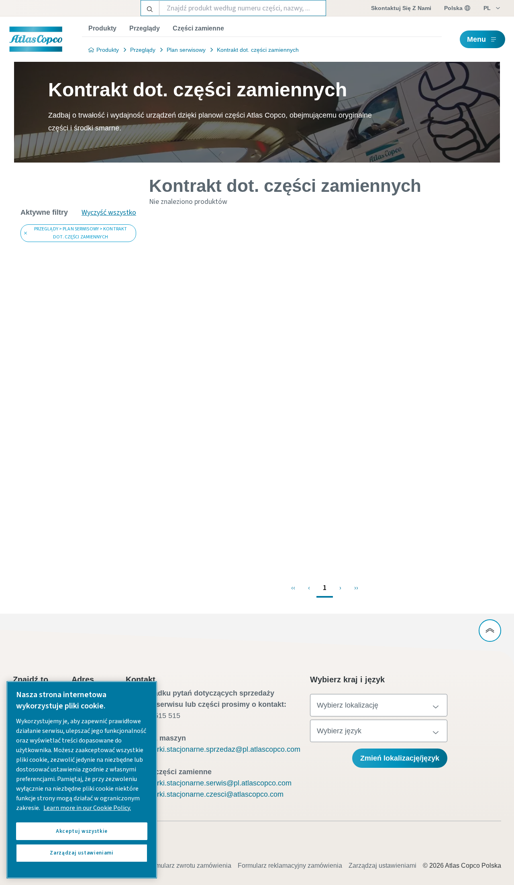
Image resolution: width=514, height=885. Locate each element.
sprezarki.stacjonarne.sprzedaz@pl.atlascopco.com (217, 749)
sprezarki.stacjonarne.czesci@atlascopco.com (209, 794)
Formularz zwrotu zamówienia (188, 865)
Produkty (102, 28)
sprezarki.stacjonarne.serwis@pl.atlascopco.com (213, 783)
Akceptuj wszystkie (82, 831)
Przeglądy (144, 28)
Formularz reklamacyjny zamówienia (290, 865)
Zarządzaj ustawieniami (382, 865)
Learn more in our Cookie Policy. (87, 808)
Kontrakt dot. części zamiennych (258, 50)
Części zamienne (198, 28)
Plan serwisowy (186, 50)
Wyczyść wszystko (109, 213)
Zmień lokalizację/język (399, 758)
